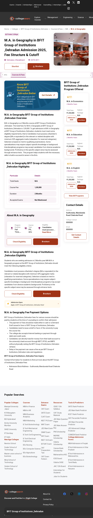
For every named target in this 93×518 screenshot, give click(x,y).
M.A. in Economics (75, 101)
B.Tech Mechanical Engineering (30, 429)
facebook (64, 494)
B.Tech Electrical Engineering (29, 440)
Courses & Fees (18, 75)
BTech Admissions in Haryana (76, 467)
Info (5, 75)
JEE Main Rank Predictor (77, 410)
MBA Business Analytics (28, 415)
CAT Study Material (58, 414)
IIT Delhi (7, 437)
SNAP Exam (45, 432)
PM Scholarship (59, 432)
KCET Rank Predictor (76, 414)
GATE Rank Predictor (76, 406)
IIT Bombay (8, 433)
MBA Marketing (29, 421)
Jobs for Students (60, 476)
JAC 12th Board (60, 466)
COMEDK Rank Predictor (77, 435)
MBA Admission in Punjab (78, 443)
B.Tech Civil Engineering (32, 435)
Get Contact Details (76, 236)
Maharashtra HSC (60, 455)
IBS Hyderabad (10, 419)
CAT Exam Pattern (45, 458)
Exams (12, 5)
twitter (71, 494)
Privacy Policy (48, 505)
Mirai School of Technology (10, 461)
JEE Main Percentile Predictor (75, 423)
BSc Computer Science (32, 449)
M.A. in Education (74, 134)
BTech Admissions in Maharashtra (76, 455)
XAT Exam (45, 436)
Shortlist (15, 66)
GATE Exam (45, 413)
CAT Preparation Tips (45, 450)
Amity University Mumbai (10, 424)
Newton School (10, 443)
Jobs (64, 5)
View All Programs (76, 196)
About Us (46, 494)
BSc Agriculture (29, 453)
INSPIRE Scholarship (58, 437)
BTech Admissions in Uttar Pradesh (78, 448)
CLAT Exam (45, 417)
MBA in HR (27, 410)
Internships (57, 5)
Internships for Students (59, 471)
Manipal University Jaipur (11, 408)
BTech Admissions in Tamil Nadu (76, 461)
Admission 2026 (37, 6)
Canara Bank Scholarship (58, 449)
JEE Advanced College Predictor (76, 429)
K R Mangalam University (9, 414)
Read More (46, 232)
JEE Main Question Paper (61, 420)
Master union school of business (13, 455)
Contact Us (47, 499)
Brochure (81, 120)
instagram (86, 494)
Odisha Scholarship (58, 443)
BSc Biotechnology (30, 457)
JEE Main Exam (47, 428)
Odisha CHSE (58, 462)
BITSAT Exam (46, 444)
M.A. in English (73, 168)
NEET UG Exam (47, 440)
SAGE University (10, 429)
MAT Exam (45, 424)
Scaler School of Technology (10, 448)
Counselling (47, 5)
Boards (18, 5)
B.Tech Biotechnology (31, 424)
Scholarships (27, 5)
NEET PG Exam (47, 421)
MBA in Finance (29, 406)
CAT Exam (45, 409)
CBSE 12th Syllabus (58, 408)
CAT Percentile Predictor (77, 418)
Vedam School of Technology (11, 467)
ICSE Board (58, 458)
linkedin (79, 494)
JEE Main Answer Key (60, 426)
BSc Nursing (27, 445)
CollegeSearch (20, 19)
